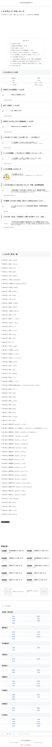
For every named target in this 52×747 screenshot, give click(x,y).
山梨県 (13, 649)
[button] (49, 606)
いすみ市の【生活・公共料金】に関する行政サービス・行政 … (27, 63)
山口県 (38, 696)
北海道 (13, 616)
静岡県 (13, 672)
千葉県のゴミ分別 (6, 521)
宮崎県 (38, 721)
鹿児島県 (38, 723)
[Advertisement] (26, 27)
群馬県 (13, 636)
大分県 (38, 719)
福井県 (38, 658)
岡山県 (13, 699)
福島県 (38, 620)
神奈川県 (38, 636)
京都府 (13, 683)
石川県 (13, 661)
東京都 (38, 634)
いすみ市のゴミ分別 (15, 43)
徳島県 (13, 708)
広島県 (38, 694)
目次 (24, 40)
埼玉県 (13, 638)
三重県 (38, 672)
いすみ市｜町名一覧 (15, 65)
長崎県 (13, 723)
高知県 (38, 710)
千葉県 (38, 632)
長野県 (38, 647)
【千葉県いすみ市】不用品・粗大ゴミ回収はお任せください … (27, 61)
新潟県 (13, 647)
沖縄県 (38, 725)
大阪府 (13, 685)
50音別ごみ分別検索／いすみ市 (19, 45)
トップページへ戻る (13, 742)
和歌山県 (38, 685)
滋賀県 (13, 681)
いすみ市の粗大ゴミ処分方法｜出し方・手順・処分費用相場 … (27, 59)
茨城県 (13, 632)
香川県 (13, 710)
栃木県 (13, 634)
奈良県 (38, 683)
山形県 (38, 618)
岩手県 (13, 620)
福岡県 (13, 719)
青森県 (13, 618)
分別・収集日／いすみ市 (18, 48)
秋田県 (38, 616)
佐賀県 (13, 721)
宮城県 (13, 623)
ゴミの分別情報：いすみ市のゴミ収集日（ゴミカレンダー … (26, 54)
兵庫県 (38, 681)
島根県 (13, 696)
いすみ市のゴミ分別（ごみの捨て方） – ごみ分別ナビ (25, 52)
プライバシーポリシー (38, 742)
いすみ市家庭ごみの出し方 (18, 56)
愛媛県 (38, 708)
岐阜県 (13, 670)
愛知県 (38, 670)
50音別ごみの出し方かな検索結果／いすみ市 (23, 50)
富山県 (13, 658)
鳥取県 (13, 694)
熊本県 (13, 725)
